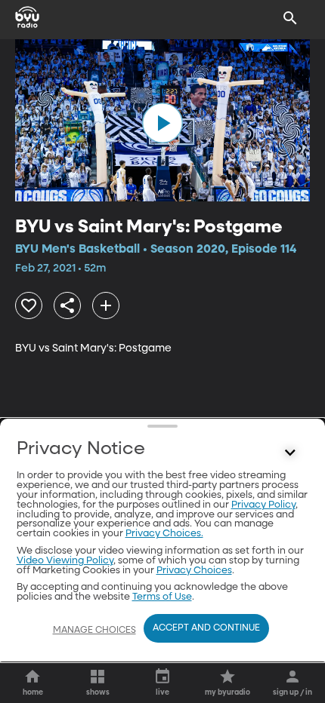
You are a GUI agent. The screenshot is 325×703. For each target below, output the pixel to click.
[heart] (28, 305)
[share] (67, 305)
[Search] (290, 18)
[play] (162, 123)
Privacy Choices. (164, 534)
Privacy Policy (263, 505)
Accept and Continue (206, 628)
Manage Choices (94, 630)
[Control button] (290, 452)
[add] (105, 305)
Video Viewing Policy (65, 561)
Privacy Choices (194, 571)
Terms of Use (162, 597)
